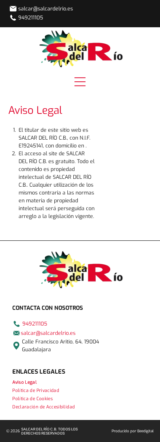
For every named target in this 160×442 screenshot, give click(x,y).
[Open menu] (80, 81)
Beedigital (145, 431)
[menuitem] (80, 382)
